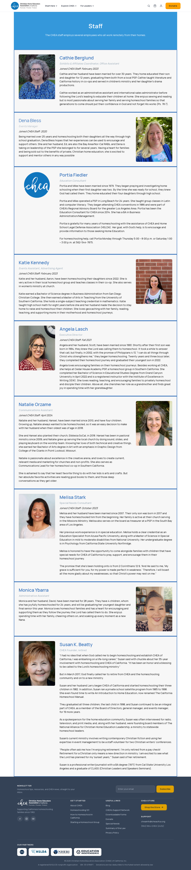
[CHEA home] (25, 6)
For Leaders (86, 5)
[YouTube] (33, 818)
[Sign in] (161, 6)
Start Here (50, 5)
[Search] (149, 6)
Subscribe (165, 789)
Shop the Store (152, 807)
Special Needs (113, 823)
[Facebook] (20, 818)
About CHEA (76, 805)
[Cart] (155, 6)
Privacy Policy (112, 832)
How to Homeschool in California (81, 816)
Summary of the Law (116, 828)
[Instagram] (26, 818)
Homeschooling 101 (79, 810)
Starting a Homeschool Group (84, 822)
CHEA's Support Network (117, 810)
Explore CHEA (67, 5)
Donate (173, 5)
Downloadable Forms (116, 814)
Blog (108, 805)
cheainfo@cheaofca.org (153, 821)
